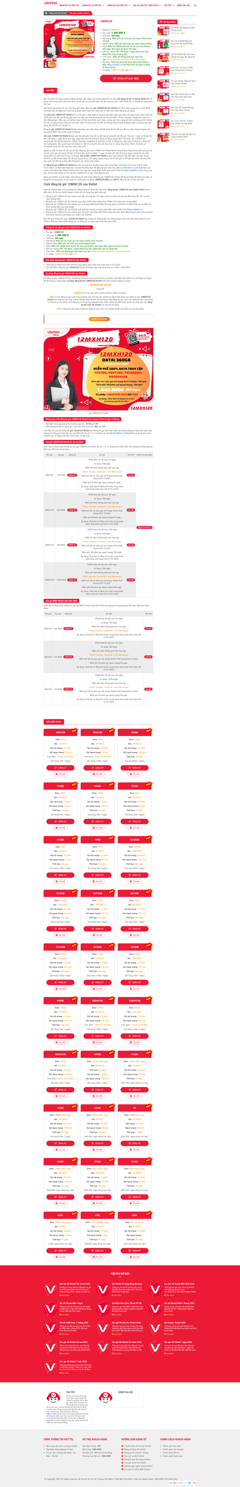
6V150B (135, 893)
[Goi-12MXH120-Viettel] (69, 57)
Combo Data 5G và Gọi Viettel (137, 1446)
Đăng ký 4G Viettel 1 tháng (135, 1452)
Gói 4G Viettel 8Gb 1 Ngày (71, 1303)
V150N (97, 1054)
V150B (134, 786)
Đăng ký (61, 768)
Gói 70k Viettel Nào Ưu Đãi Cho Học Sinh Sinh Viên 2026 (183, 97)
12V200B (134, 839)
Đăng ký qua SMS (127, 78)
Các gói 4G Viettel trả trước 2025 (126, 1342)
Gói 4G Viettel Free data (146, 5)
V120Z (97, 1107)
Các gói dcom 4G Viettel (134, 1462)
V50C (134, 1215)
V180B (60, 786)
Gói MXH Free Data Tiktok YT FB (126, 1303)
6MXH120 (60, 1054)
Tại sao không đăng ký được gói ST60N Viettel (183, 82)
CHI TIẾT (50, 90)
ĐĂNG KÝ (72, 475)
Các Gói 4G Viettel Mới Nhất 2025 (179, 1284)
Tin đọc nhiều (168, 22)
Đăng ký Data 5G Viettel (134, 1449)
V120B (60, 839)
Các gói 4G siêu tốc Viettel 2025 (126, 1322)
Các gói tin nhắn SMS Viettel (136, 1469)
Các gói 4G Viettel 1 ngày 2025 (178, 1342)
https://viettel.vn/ (134, 209)
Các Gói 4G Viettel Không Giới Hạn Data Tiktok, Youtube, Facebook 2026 (182, 110)
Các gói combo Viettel (79, 13)
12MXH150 (134, 1000)
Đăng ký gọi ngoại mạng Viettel (137, 1466)
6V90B (60, 1000)
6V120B (98, 947)
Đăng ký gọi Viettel (118, 5)
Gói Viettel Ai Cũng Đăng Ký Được (127, 1284)
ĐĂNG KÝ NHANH (99, 319)
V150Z (60, 1107)
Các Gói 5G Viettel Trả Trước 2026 (75, 1284)
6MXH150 (97, 1000)
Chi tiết (131, 475)
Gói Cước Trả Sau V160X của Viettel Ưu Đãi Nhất (182, 122)
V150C (97, 1161)
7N (134, 1107)
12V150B (97, 893)
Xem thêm (65, 1295)
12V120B (60, 947)
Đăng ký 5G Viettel (69, 5)
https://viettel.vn (114, 64)
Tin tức (168, 5)
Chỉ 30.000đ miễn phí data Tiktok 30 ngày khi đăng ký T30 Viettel (183, 57)
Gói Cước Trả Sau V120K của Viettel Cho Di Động (182, 69)
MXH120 (60, 732)
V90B (97, 839)
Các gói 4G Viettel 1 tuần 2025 (73, 1361)
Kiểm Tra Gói (183, 5)
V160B (97, 786)
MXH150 (97, 732)
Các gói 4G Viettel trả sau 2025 (74, 1342)
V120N (134, 1054)
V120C (134, 1161)
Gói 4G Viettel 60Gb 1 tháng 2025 (179, 1303)
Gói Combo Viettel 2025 (175, 1322)
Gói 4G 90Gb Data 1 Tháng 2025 (74, 1322)
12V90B (135, 947)
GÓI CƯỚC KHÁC (53, 721)
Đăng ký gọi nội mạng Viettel (136, 1459)
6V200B (60, 893)
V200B (134, 732)
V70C (97, 1215)
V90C (60, 1215)
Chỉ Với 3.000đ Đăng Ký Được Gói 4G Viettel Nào (182, 42)
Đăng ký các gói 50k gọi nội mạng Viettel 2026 (183, 135)
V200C (60, 1161)
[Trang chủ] (46, 13)
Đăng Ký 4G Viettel (92, 5)
